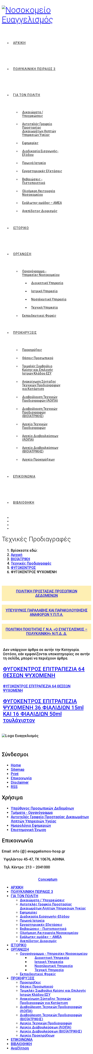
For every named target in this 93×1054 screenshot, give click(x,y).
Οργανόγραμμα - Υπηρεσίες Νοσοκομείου (41, 273)
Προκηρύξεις (32, 350)
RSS (14, 787)
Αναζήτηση (20, 1048)
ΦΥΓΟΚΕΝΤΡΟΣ (23, 568)
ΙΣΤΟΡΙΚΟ (21, 228)
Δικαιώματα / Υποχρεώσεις (32, 114)
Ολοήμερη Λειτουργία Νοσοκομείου (38, 192)
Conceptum (47, 879)
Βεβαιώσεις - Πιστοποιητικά (33, 181)
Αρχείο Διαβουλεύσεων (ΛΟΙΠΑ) (40, 437)
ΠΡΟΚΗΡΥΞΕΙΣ (25, 332)
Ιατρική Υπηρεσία (44, 291)
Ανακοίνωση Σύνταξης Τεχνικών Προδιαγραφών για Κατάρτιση (41, 385)
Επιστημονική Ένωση (28, 830)
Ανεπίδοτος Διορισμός (39, 211)
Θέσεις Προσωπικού (37, 358)
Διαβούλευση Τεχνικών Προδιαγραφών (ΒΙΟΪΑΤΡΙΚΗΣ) (39, 412)
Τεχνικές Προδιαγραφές (31, 563)
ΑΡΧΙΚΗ (19, 43)
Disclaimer (20, 782)
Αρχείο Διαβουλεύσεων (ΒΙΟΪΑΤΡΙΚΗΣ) (40, 449)
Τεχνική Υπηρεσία (44, 307)
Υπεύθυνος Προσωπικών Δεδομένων (42, 808)
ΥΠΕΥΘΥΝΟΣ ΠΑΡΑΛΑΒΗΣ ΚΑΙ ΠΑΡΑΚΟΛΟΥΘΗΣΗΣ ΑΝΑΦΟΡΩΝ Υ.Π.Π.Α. (47, 612)
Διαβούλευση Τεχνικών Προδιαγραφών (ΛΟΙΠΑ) (40, 398)
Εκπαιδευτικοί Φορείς (39, 315)
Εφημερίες (30, 143)
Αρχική (16, 555)
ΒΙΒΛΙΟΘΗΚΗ (23, 502)
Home (16, 765)
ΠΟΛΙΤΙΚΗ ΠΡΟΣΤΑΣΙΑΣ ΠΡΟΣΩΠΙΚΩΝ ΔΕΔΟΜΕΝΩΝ (46, 593)
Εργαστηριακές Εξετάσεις (42, 171)
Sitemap (17, 769)
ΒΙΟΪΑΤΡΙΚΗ (20, 559)
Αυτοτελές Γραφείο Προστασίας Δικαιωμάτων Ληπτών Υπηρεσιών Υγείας (39, 129)
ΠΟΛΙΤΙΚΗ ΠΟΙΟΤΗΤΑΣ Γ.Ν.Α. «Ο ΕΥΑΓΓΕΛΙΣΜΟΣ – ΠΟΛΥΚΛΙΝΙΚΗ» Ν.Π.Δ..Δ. (46, 631)
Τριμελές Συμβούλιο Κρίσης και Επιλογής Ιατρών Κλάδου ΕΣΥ (37, 369)
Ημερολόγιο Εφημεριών (31, 825)
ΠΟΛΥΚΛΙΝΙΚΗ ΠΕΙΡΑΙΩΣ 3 (34, 69)
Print (15, 774)
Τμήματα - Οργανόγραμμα (32, 812)
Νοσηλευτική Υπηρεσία (48, 299)
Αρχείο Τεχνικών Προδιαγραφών (34, 426)
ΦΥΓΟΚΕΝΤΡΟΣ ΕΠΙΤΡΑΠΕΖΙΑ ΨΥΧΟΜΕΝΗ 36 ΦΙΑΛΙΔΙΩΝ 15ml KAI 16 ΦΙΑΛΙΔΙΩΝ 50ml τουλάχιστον (43, 710)
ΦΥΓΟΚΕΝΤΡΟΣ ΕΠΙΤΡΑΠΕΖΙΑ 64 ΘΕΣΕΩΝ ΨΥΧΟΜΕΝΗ (44, 672)
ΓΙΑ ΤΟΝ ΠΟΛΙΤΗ (26, 95)
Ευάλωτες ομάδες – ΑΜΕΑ (42, 203)
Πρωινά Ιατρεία (34, 163)
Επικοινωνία (21, 778)
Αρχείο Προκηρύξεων (38, 459)
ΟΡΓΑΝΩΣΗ (22, 254)
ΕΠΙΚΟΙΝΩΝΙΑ (24, 476)
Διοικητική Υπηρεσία (47, 283)
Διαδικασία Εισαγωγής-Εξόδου (40, 153)
